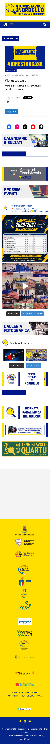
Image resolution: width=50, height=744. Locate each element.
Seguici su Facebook (14, 153)
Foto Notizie (10, 70)
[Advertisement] (25, 494)
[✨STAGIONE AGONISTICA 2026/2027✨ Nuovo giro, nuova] (25, 238)
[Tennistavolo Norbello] (5, 25)
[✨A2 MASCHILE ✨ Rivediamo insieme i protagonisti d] (25, 286)
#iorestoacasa (16, 80)
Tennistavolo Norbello (29, 75)
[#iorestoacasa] (25, 57)
